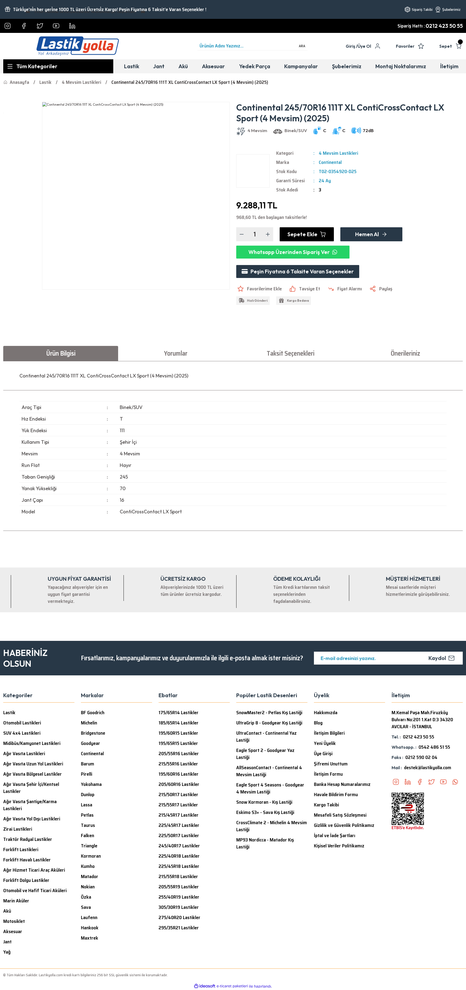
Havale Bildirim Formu (336, 794)
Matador (89, 876)
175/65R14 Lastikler (178, 712)
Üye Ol (364, 46)
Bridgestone (93, 733)
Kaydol (437, 658)
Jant (7, 941)
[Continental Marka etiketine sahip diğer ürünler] (253, 171)
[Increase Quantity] (267, 234)
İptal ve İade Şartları (334, 835)
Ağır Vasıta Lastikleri (24, 753)
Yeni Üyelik (325, 743)
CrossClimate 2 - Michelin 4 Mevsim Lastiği (271, 826)
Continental (330, 162)
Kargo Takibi (326, 804)
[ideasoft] (204, 986)
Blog (318, 722)
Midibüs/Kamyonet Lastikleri (31, 743)
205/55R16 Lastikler (179, 753)
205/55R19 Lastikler (179, 886)
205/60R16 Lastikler (179, 784)
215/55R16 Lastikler (178, 763)
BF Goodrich (92, 712)
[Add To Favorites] (259, 288)
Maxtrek (89, 937)
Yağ (7, 951)
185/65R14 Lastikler (178, 722)
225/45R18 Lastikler (179, 866)
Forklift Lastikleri (20, 849)
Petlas (87, 815)
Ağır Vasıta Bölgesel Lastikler (32, 774)
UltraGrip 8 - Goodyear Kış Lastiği (269, 722)
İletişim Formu (328, 774)
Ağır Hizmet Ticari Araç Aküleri (34, 870)
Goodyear (90, 743)
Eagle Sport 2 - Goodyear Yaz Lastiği (265, 754)
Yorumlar (175, 353)
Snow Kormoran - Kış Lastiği (264, 802)
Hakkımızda (325, 712)
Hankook (89, 927)
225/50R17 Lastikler (179, 835)
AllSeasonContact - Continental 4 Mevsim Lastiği (269, 771)
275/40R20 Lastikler (179, 917)
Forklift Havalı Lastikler (27, 859)
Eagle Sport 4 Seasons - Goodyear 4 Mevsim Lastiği (270, 788)
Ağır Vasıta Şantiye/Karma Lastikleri (30, 805)
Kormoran (91, 856)
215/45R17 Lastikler (178, 815)
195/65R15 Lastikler (178, 743)
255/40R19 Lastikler (179, 896)
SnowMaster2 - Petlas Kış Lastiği (269, 712)
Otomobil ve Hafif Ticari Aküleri (35, 890)
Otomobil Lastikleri (22, 722)
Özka (86, 896)
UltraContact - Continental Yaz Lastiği (266, 737)
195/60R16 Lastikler (178, 774)
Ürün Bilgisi (61, 353)
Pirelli (86, 774)
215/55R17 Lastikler (178, 804)
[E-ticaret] (232, 986)
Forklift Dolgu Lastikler (26, 880)
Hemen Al (367, 234)
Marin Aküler (16, 900)
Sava (86, 907)
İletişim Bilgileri (329, 733)
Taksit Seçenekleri (290, 353)
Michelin (89, 722)
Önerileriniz (405, 353)
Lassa (86, 804)
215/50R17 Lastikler (178, 794)
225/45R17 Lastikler (179, 825)
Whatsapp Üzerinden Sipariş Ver (289, 252)
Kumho (88, 866)
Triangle (89, 845)
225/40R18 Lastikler (179, 856)
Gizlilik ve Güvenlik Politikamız (344, 825)
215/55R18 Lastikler (178, 876)
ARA (302, 46)
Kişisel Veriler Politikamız (339, 845)
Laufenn (89, 917)
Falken (87, 835)
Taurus (88, 825)
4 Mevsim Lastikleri (338, 153)
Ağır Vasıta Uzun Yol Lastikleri (33, 763)
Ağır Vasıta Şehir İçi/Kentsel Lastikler (31, 788)
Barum (87, 763)
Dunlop (87, 794)
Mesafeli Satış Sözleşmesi (340, 815)
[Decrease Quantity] (241, 234)
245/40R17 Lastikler (179, 845)
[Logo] (78, 46)
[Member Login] (377, 46)
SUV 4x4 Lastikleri (21, 733)
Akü (7, 911)
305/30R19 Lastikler (179, 907)
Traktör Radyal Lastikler (27, 839)
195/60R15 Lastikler (178, 733)
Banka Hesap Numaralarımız (342, 784)
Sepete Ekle (302, 234)
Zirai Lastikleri (17, 829)
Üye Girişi (323, 753)
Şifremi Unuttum (331, 763)
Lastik (9, 712)
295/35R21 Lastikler (179, 927)
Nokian (88, 886)
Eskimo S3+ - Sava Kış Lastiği (265, 812)
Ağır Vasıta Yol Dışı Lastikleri (31, 818)
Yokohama (91, 784)
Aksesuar (12, 931)
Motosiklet (14, 921)
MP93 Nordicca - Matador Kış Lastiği (265, 843)
